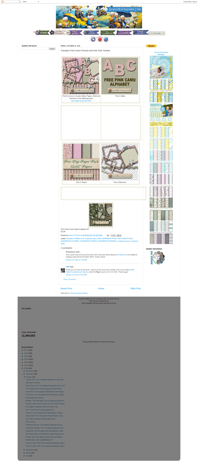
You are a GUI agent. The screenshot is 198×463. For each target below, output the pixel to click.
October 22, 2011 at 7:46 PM (76, 260)
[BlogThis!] (114, 235)
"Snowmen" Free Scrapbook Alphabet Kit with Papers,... (46, 392)
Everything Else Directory (35, 398)
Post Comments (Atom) (79, 293)
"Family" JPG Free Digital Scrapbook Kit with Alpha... (45, 437)
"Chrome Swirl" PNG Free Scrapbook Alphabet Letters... (46, 443)
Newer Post (66, 288)
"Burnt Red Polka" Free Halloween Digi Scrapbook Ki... (45, 434)
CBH (67, 267)
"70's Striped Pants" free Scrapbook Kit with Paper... (44, 389)
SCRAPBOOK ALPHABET (70, 241)
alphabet (69, 238)
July (27, 456)
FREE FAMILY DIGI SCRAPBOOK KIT (39, 440)
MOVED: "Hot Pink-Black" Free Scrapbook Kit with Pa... (46, 401)
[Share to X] (116, 235)
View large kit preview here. (81, 101)
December (30, 371)
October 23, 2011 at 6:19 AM (76, 275)
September (30, 450)
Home (101, 288)
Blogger (112, 342)
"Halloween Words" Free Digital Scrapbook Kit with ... (45, 425)
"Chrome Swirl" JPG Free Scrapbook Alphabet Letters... (46, 446)
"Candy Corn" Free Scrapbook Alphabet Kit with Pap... (45, 380)
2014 (26, 359)
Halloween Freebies (33, 383)
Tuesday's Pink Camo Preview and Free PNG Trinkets (45, 404)
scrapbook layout (123, 241)
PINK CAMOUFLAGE (125, 238)
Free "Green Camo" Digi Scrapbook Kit (40, 410)
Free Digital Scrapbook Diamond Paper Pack (42, 407)
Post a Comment (70, 279)
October (29, 377)
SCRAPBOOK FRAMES (88, 241)
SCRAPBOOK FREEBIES (107, 241)
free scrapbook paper (89, 238)
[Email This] (112, 235)
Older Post (135, 288)
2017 (26, 350)
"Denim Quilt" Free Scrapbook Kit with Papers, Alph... (45, 416)
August (29, 453)
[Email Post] (107, 235)
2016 (26, 353)
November (30, 374)
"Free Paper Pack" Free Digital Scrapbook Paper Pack (45, 385)
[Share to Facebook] (118, 235)
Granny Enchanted (161, 52)
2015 (26, 356)
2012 (26, 365)
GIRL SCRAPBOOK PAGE (107, 238)
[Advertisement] (81, 122)
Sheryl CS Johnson (75, 235)
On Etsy (161, 54)
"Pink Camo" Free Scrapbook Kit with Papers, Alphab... (45, 395)
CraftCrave (122, 255)
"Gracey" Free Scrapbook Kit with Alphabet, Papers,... (45, 413)
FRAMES (77, 238)
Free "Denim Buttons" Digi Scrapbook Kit (40, 419)
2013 (26, 362)
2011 (26, 368)
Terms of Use (30, 422)
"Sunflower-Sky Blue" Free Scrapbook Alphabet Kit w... (45, 428)
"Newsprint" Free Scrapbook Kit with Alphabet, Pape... (45, 431)
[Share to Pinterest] (120, 235)
